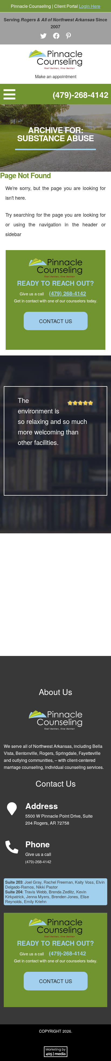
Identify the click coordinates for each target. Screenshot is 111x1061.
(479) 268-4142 (67, 293)
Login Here (89, 6)
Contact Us (55, 320)
